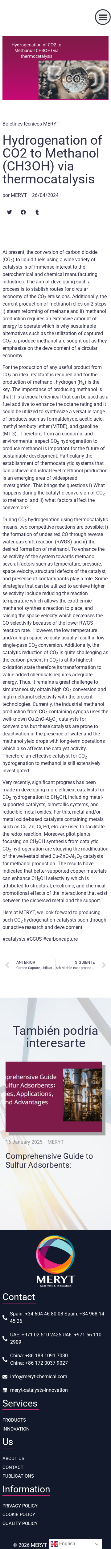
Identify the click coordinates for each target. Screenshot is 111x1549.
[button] (103, 17)
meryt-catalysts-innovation (39, 1390)
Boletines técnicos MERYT (31, 124)
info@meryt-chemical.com (38, 1376)
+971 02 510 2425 (41, 1335)
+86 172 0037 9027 (46, 1363)
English (66, 1544)
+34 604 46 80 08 (44, 1314)
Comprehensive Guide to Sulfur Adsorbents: (49, 1160)
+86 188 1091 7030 (46, 1356)
